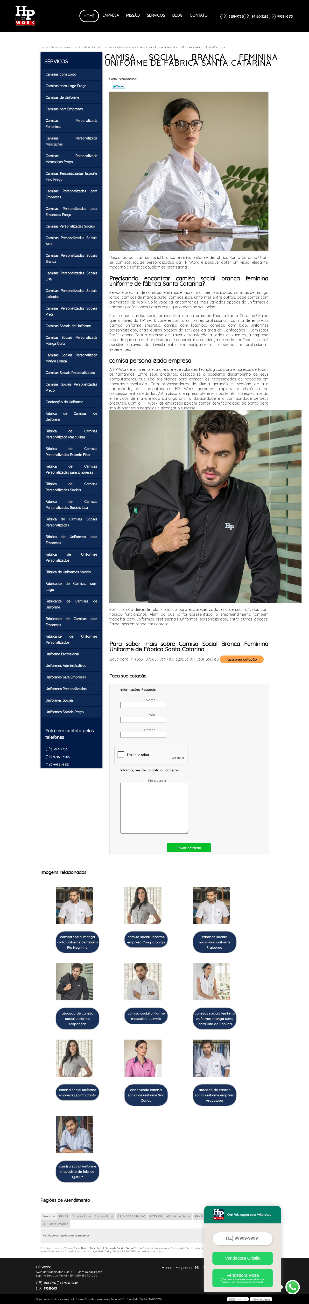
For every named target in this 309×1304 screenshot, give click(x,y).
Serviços (156, 15)
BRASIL (64, 1216)
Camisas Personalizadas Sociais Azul (71, 241)
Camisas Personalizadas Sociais (70, 226)
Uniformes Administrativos (66, 666)
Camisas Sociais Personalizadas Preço (71, 387)
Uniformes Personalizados (66, 689)
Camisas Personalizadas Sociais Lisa (71, 276)
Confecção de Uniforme (64, 402)
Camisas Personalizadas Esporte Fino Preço (71, 176)
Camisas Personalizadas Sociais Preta (71, 311)
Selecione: (48, 1216)
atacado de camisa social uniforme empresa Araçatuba (214, 1095)
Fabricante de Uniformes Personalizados (71, 639)
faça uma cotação (241, 659)
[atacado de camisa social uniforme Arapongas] (74, 981)
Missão (133, 15)
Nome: (151, 700)
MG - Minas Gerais (178, 1216)
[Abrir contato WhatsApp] (292, 1287)
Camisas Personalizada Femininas (71, 124)
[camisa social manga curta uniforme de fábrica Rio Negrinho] (74, 905)
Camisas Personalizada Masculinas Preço (71, 159)
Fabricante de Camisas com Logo (71, 587)
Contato (199, 15)
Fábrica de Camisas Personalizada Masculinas (71, 434)
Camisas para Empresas (64, 109)
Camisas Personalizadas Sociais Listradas (71, 294)
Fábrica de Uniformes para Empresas (71, 540)
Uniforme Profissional (62, 654)
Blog (177, 15)
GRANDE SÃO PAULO (131, 1216)
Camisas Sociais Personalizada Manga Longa (71, 358)
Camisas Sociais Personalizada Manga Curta (71, 340)
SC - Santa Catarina (55, 1224)
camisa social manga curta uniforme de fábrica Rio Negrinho (77, 942)
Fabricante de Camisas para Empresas (71, 622)
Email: (152, 715)
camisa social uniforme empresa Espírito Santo (77, 1092)
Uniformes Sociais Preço (65, 712)
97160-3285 (260, 16)
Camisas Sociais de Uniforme (68, 326)
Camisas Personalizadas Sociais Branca (71, 258)
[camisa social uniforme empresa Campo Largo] (143, 905)
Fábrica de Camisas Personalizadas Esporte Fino (71, 452)
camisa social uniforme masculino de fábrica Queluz (77, 1171)
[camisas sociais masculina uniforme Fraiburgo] (211, 905)
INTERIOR (155, 1216)
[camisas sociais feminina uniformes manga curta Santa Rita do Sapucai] (211, 981)
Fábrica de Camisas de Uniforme (71, 416)
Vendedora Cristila (242, 1258)
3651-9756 (236, 16)
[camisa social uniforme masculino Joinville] (143, 981)
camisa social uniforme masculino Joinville (146, 1016)
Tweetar (118, 86)
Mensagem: (158, 780)
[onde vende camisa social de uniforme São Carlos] (143, 1058)
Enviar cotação (189, 848)
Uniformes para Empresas (66, 677)
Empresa (111, 15)
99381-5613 (285, 16)
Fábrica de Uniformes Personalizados (71, 557)
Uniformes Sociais (60, 700)
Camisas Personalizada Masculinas (71, 141)
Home (89, 16)
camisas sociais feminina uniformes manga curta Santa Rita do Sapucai (215, 1018)
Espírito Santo (82, 1216)
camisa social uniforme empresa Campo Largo (146, 939)
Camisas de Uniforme (62, 97)
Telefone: (149, 730)
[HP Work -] (43, 16)
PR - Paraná (203, 1216)
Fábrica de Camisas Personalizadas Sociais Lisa (71, 505)
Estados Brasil (104, 1216)
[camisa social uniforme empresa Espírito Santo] (74, 1058)
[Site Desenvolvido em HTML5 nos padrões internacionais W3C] (238, 1299)
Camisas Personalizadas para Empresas (71, 194)
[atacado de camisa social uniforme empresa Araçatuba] (211, 1058)
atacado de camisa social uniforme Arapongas (77, 1018)
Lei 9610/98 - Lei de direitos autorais (142, 1251)
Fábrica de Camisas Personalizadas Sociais (71, 487)
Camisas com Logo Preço (66, 86)
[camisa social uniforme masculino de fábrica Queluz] (74, 1134)
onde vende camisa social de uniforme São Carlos (146, 1095)
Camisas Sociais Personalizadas (70, 373)
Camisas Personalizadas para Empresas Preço (71, 212)
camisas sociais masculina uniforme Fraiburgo (214, 942)
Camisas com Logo (61, 74)
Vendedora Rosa (242, 1278)
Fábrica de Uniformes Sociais (68, 572)
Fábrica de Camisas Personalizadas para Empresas (71, 469)
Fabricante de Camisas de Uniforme (71, 604)
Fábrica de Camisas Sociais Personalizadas (71, 522)
